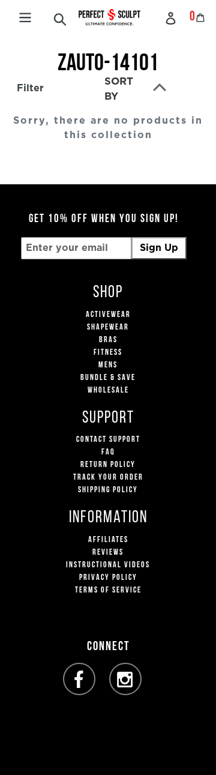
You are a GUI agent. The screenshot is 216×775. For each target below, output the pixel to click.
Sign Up (159, 248)
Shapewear (108, 327)
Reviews (108, 552)
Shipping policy (108, 490)
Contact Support (108, 439)
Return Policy (108, 464)
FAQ (108, 452)
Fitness (108, 352)
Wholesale (108, 390)
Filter (30, 88)
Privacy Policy (108, 577)
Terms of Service (108, 590)
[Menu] (25, 16)
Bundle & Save (108, 377)
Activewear (108, 314)
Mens (108, 365)
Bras (108, 340)
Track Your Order (108, 477)
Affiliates (108, 539)
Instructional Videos (108, 565)
